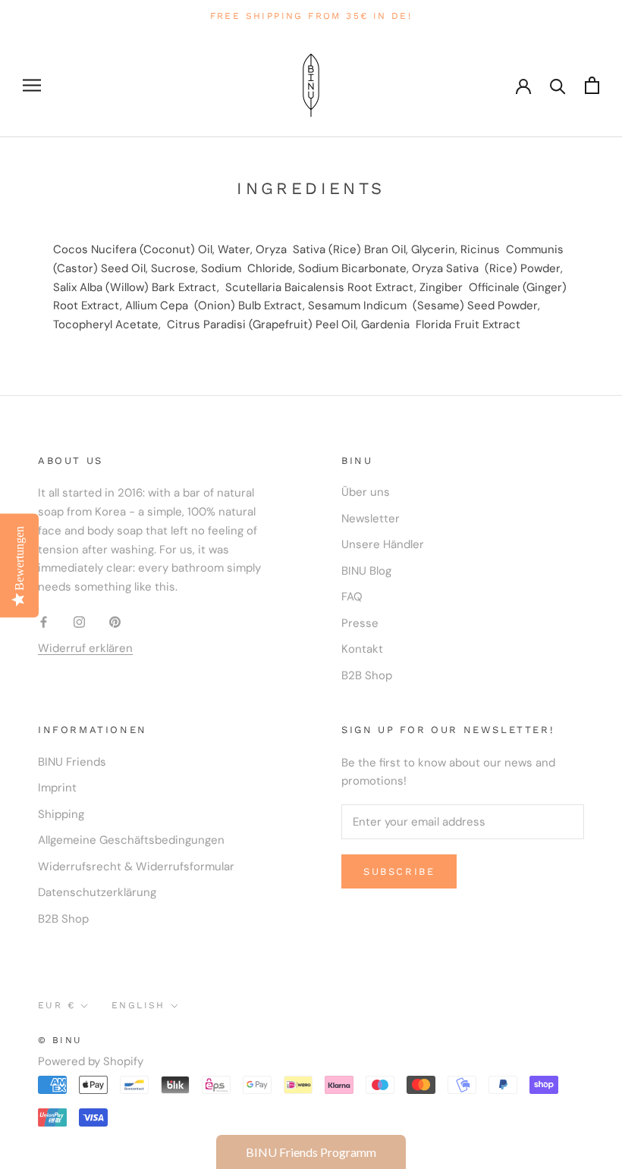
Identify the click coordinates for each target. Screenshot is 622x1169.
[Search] (558, 85)
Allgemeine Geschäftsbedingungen (131, 840)
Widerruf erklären (85, 648)
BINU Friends (72, 761)
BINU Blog (366, 570)
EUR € (56, 1005)
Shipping (61, 814)
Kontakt (362, 649)
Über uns (365, 492)
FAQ (352, 596)
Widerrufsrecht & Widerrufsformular (136, 866)
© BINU (60, 1040)
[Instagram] (79, 621)
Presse (360, 623)
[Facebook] (43, 621)
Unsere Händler (382, 544)
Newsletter (370, 518)
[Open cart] (592, 85)
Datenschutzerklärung (97, 892)
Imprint (57, 787)
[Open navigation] (32, 85)
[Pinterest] (115, 621)
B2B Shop (366, 675)
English (138, 1005)
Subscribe (399, 871)
